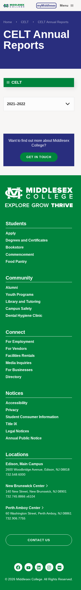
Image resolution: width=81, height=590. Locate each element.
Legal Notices (17, 431)
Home (7, 22)
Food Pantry (16, 261)
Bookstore (15, 247)
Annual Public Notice (24, 438)
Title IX (11, 424)
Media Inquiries (19, 363)
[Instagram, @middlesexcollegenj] (49, 567)
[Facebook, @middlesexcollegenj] (18, 567)
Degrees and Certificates (27, 240)
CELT (25, 22)
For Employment (20, 342)
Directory (13, 377)
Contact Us (39, 540)
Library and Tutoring (23, 301)
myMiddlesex (46, 5)
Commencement (20, 254)
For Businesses (19, 370)
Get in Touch (38, 157)
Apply (11, 233)
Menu (64, 5)
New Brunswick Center (25, 486)
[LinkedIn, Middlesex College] (39, 567)
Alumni (12, 287)
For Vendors (16, 349)
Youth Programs (20, 294)
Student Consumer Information (32, 417)
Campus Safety (19, 308)
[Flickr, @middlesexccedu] (60, 567)
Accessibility (16, 403)
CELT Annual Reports (53, 22)
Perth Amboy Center (23, 508)
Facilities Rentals (20, 356)
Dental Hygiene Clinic (24, 316)
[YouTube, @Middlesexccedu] (29, 567)
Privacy (12, 410)
